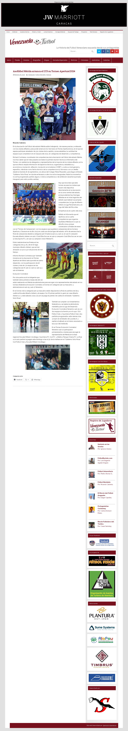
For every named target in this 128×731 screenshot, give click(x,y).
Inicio (8, 32)
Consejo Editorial (60, 32)
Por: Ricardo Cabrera (105, 484)
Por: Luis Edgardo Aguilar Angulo (105, 460)
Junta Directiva (48, 32)
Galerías (106, 60)
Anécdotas (96, 60)
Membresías (93, 32)
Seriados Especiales (60, 60)
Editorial (14, 32)
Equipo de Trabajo (73, 32)
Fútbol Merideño (40, 74)
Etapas (46, 60)
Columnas (84, 60)
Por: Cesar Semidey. (105, 526)
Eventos (26, 60)
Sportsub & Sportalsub (109, 725)
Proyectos (84, 32)
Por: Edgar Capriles (105, 498)
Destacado (31, 74)
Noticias (74, 60)
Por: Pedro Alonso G (105, 474)
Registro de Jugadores (106, 32)
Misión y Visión (36, 32)
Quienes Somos (24, 32)
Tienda (17, 60)
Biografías (36, 60)
